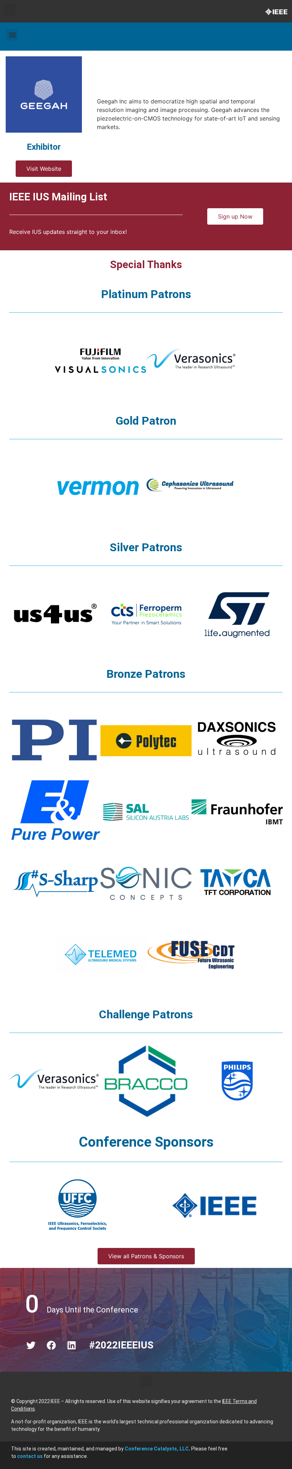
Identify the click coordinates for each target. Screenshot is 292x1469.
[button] (9, 9)
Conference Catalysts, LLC (157, 1449)
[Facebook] (51, 1345)
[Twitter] (31, 1345)
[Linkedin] (71, 1345)
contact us (30, 1456)
